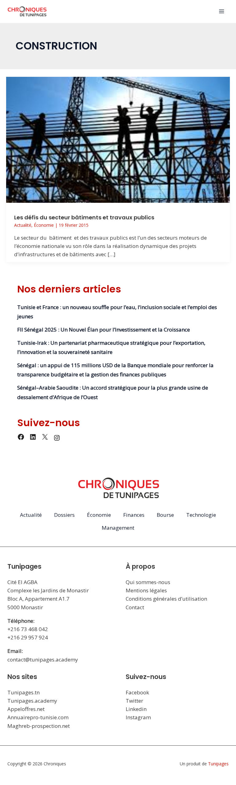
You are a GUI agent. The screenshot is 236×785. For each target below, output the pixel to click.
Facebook (137, 692)
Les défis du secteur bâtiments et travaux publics (84, 217)
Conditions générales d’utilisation (166, 598)
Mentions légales (146, 590)
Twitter (134, 700)
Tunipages (218, 764)
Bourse (165, 514)
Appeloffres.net (26, 708)
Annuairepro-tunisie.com (38, 717)
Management (118, 527)
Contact (135, 607)
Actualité (22, 225)
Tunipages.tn (23, 692)
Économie (44, 225)
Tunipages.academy (32, 700)
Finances (133, 514)
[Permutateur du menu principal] (222, 12)
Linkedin (136, 708)
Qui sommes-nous (148, 582)
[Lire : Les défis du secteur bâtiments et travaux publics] (118, 139)
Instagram (138, 717)
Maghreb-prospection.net (38, 725)
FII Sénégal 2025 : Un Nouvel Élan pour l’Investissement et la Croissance (103, 329)
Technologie (201, 514)
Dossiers (64, 514)
